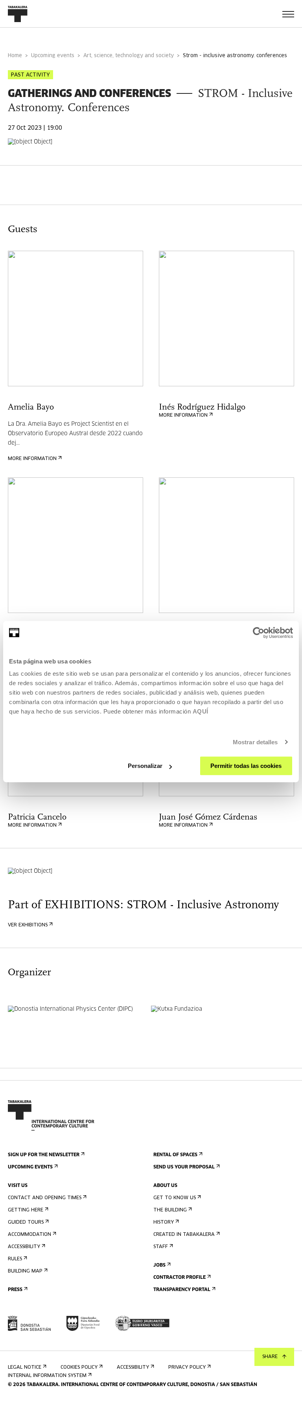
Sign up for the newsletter (43, 1155)
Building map (25, 1271)
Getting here (25, 1210)
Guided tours (26, 1222)
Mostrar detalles (255, 742)
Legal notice (24, 1367)
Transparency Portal (181, 1289)
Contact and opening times (44, 1198)
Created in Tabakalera (184, 1234)
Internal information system (47, 1375)
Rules (15, 1259)
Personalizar (145, 765)
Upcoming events (52, 55)
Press (15, 1289)
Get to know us (174, 1198)
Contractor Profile (179, 1277)
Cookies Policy (79, 1367)
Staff (160, 1247)
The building (170, 1210)
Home (15, 55)
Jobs (159, 1265)
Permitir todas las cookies (246, 765)
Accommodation (29, 1234)
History (163, 1222)
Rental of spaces (175, 1155)
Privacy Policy (187, 1367)
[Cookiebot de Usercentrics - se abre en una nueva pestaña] (258, 633)
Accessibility (24, 1247)
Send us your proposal (184, 1167)
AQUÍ (200, 711)
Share (270, 1357)
